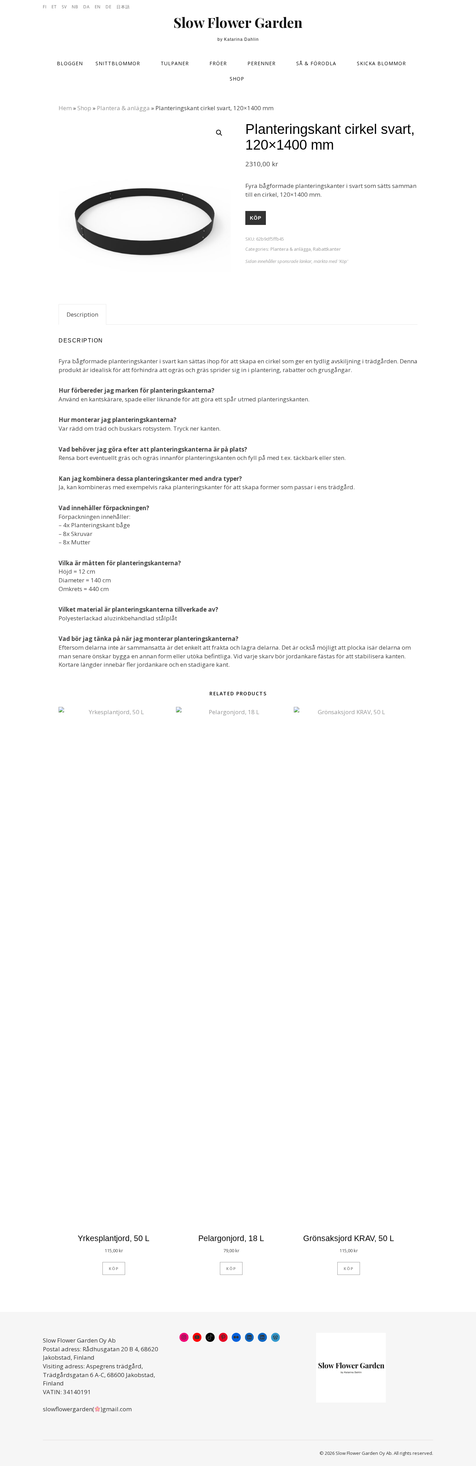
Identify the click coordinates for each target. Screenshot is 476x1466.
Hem (65, 108)
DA (86, 7)
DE (109, 7)
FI (45, 7)
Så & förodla (316, 63)
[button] (219, 133)
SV (64, 7)
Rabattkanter (327, 249)
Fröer (218, 63)
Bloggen (70, 63)
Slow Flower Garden (238, 22)
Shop (237, 78)
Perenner (261, 63)
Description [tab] (82, 314)
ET (54, 7)
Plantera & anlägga (123, 108)
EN (98, 7)
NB (75, 7)
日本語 (123, 7)
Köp (255, 218)
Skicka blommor (381, 63)
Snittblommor (117, 63)
